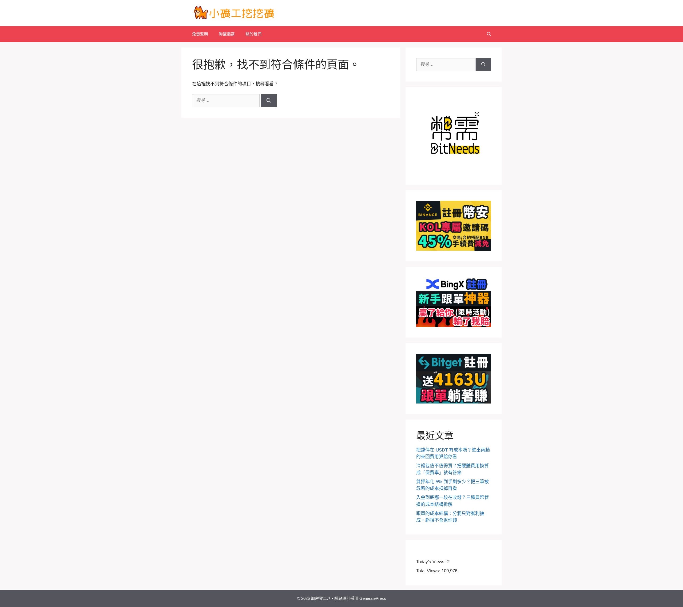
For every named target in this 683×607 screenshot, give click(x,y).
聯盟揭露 (227, 34)
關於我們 (253, 34)
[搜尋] (269, 100)
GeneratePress (372, 598)
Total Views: (429, 570)
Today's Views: (431, 561)
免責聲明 (200, 34)
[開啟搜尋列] (489, 34)
